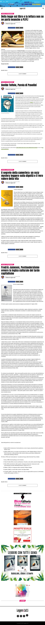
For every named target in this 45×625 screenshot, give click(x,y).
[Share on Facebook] (11, 28)
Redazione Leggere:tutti (10, 23)
